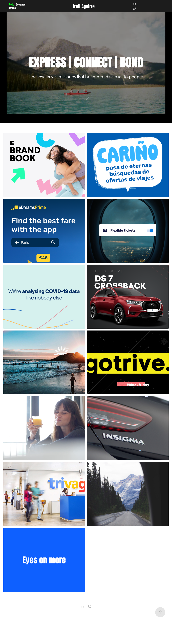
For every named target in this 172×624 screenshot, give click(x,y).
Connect (12, 8)
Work (11, 4)
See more (20, 4)
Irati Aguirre (84, 6)
